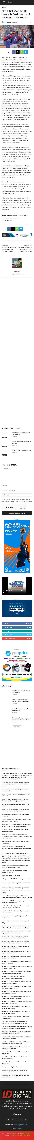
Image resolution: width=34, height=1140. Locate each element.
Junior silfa (5, 804)
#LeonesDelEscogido (7, 220)
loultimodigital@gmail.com (21, 1125)
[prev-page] (3, 459)
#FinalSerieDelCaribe (19, 218)
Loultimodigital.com (27, 1133)
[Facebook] (14, 52)
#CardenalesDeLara (7, 218)
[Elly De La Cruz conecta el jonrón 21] (6, 452)
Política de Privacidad (25, 1135)
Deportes (4, 7)
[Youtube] (25, 1119)
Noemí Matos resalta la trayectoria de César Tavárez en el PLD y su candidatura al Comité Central (17, 836)
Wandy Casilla (5, 1006)
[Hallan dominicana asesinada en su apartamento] (6, 711)
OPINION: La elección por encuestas (20, 879)
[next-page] (6, 459)
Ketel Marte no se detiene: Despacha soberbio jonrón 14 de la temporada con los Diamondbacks (17, 777)
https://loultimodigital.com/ (17, 274)
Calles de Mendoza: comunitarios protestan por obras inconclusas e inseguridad (15, 784)
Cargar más (16, 726)
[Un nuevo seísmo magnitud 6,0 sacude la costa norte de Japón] (6, 702)
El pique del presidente (17, 1067)
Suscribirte (27, 638)
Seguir (29, 627)
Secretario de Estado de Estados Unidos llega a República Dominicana (25, 249)
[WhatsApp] (22, 52)
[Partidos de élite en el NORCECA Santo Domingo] (6, 435)
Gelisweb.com (15, 1135)
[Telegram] (26, 52)
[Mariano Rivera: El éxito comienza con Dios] (6, 444)
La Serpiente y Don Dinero (13, 875)
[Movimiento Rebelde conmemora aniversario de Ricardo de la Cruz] (6, 720)
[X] (18, 52)
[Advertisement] (17, 352)
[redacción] (3, 22)
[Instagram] (12, 1119)
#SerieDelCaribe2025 (23, 215)
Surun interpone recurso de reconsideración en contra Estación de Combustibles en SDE (16, 848)
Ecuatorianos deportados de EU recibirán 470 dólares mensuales (9, 249)
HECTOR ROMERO (6, 841)
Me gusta (28, 623)
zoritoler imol (5, 916)
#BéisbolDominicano (12, 215)
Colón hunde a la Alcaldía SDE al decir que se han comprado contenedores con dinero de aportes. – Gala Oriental (16, 855)
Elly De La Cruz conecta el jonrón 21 (22, 450)
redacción (8, 22)
